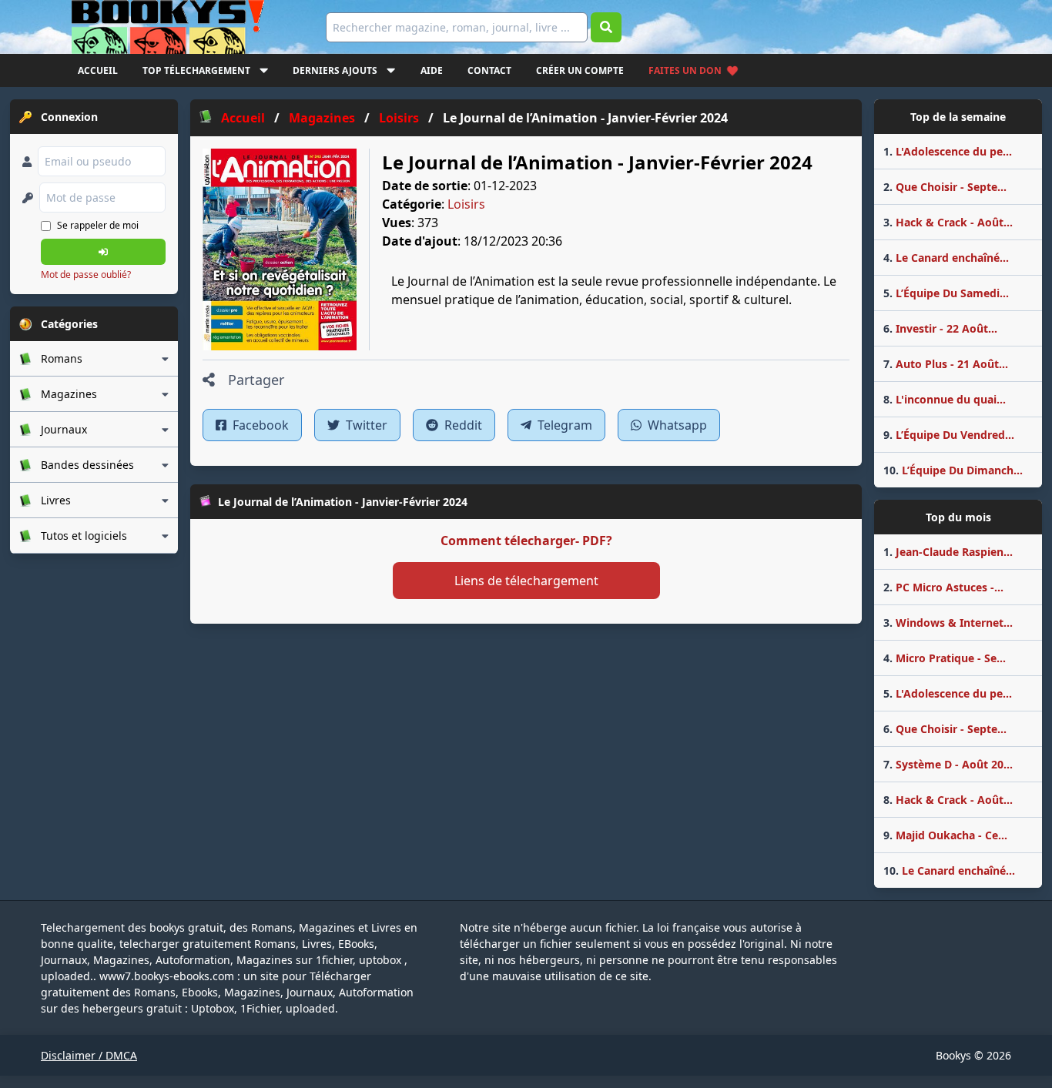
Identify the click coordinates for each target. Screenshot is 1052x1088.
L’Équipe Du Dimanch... (953, 470)
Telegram (563, 425)
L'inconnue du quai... (944, 399)
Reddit (461, 425)
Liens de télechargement (526, 580)
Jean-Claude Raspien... (948, 551)
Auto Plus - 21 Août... (945, 364)
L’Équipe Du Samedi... (946, 293)
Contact (489, 70)
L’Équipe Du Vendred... (948, 434)
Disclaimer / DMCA (89, 1055)
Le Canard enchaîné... (946, 257)
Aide (431, 70)
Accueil (98, 70)
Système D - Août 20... (948, 764)
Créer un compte (580, 70)
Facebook (259, 425)
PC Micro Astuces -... (943, 587)
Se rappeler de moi (98, 225)
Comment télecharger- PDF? (526, 540)
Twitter (365, 425)
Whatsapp (676, 425)
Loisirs (466, 204)
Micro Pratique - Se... (944, 658)
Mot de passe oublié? (86, 274)
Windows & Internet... (948, 622)
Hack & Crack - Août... (948, 222)
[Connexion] (103, 252)
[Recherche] (606, 27)
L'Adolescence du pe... (947, 151)
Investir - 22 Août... (940, 328)
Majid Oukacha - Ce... (945, 835)
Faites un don (685, 70)
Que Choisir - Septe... (945, 186)
